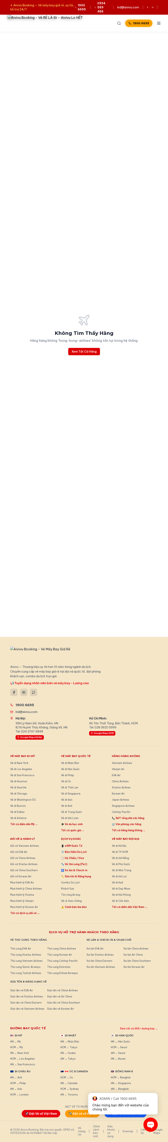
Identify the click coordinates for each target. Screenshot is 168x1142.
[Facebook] (14, 692)
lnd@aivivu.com (128, 7)
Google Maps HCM (104, 733)
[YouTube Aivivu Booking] (152, 7)
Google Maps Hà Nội (31, 737)
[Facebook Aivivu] (147, 7)
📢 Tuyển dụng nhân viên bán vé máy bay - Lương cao (49, 683)
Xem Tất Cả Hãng (84, 351)
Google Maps (158, 1131)
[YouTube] (23, 692)
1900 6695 (141, 23)
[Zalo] (33, 692)
